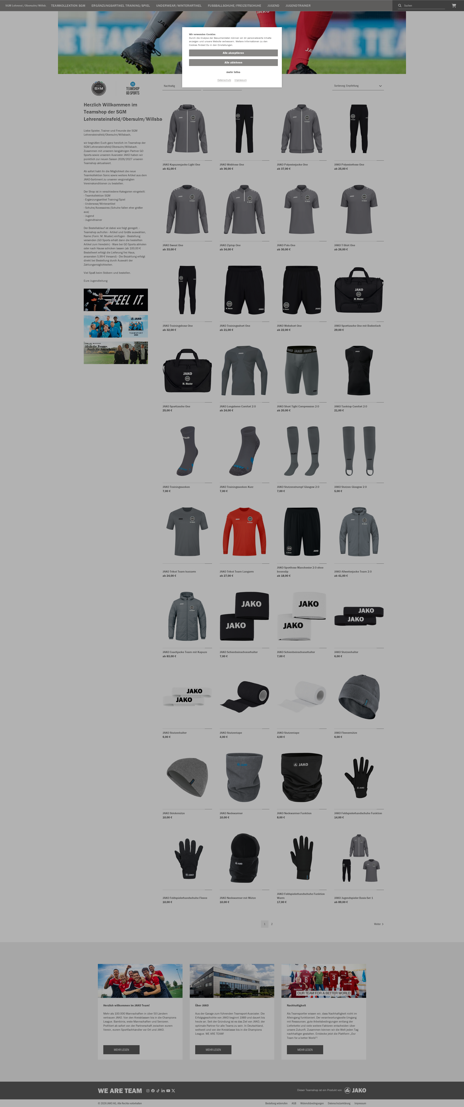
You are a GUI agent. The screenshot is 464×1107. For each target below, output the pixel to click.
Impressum (241, 80)
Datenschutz (224, 80)
